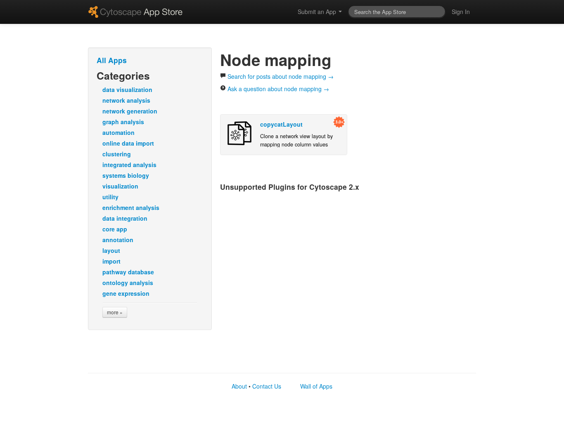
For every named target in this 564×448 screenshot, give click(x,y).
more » (115, 312)
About (239, 386)
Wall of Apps (316, 386)
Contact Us (266, 386)
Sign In (461, 11)
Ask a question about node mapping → (277, 89)
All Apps (112, 60)
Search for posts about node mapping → (280, 76)
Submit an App (318, 11)
